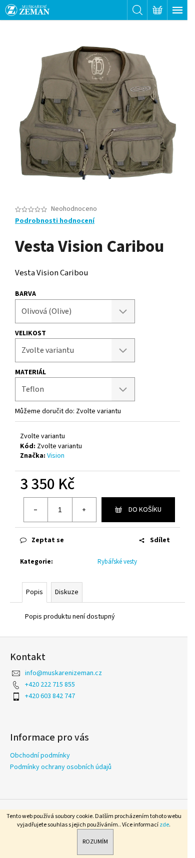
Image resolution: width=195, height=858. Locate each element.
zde (164, 825)
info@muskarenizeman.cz (63, 673)
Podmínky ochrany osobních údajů (61, 767)
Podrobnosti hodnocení (54, 221)
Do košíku (145, 510)
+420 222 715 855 (50, 685)
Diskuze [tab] (66, 592)
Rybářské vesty (117, 561)
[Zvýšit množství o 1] (84, 510)
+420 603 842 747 (50, 696)
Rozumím (95, 842)
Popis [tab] (34, 592)
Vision (55, 456)
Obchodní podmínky (40, 756)
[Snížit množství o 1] (36, 510)
